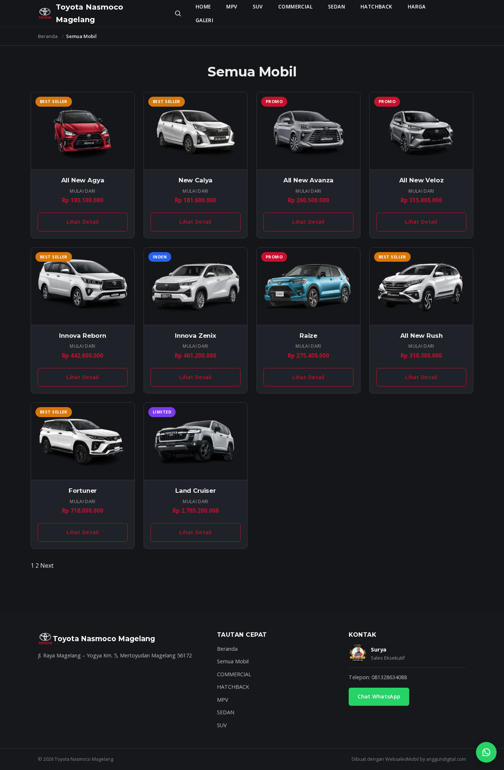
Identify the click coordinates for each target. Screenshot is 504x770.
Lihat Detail (82, 221)
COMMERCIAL (295, 6)
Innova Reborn (82, 335)
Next (46, 565)
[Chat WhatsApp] (486, 752)
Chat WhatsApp (379, 696)
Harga (417, 6)
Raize (308, 335)
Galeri (204, 20)
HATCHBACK (376, 6)
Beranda (48, 36)
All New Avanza (308, 180)
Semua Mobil (233, 661)
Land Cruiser (195, 490)
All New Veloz (421, 180)
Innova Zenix (195, 335)
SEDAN (336, 6)
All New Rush (421, 335)
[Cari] (177, 13)
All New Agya (82, 180)
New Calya (196, 180)
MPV (231, 6)
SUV (258, 6)
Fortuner (83, 490)
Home (203, 6)
